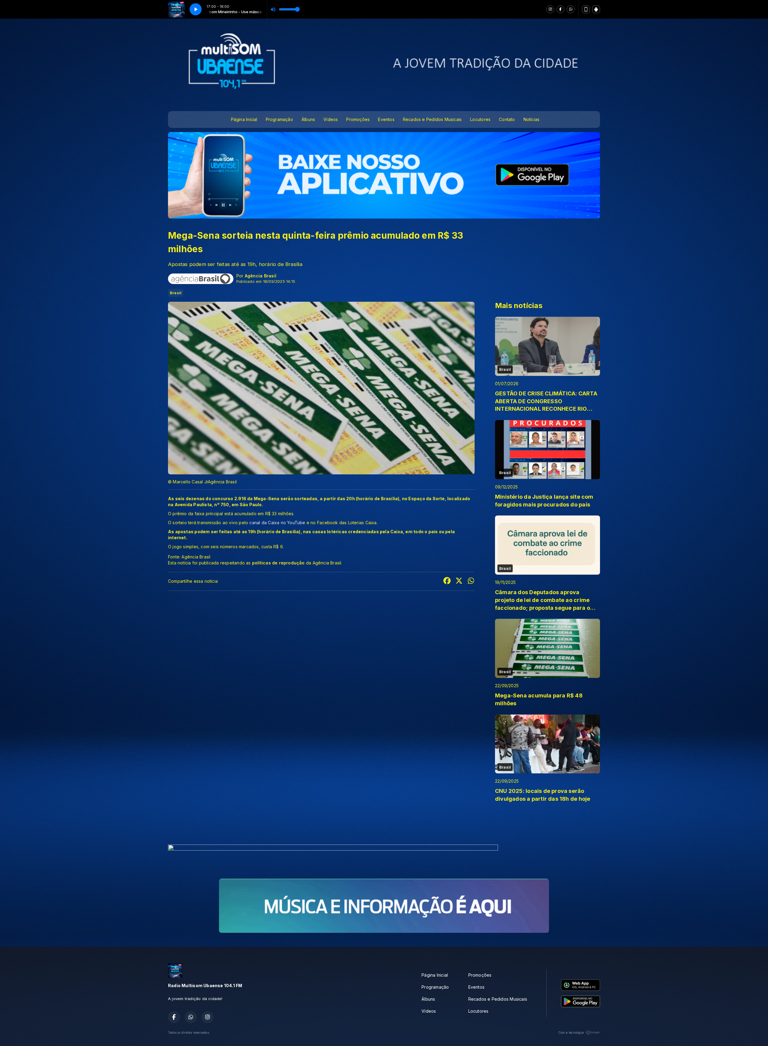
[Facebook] (560, 9)
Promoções (358, 119)
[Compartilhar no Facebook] (447, 581)
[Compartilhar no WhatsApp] (471, 581)
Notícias (532, 119)
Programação (279, 119)
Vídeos (330, 119)
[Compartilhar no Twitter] (459, 581)
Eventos (386, 119)
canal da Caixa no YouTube (277, 522)
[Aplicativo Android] (596, 9)
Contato (507, 119)
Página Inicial (244, 119)
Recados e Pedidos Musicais (432, 119)
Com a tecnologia (571, 1032)
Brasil (176, 292)
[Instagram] (550, 9)
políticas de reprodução (278, 562)
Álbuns (308, 119)
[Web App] (586, 9)
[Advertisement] (384, 825)
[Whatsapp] (570, 9)
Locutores (480, 119)
